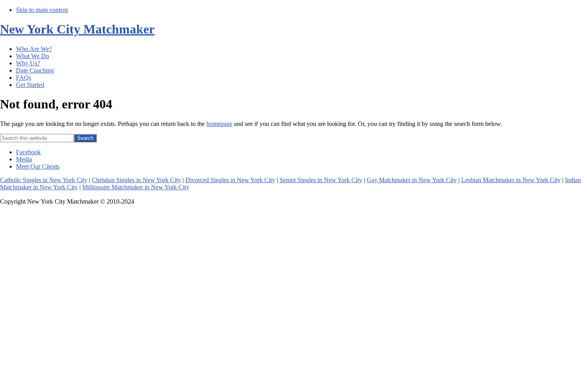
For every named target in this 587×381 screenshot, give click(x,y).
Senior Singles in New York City (321, 180)
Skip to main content (42, 9)
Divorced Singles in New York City (230, 180)
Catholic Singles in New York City (43, 180)
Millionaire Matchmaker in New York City (135, 187)
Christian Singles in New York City (136, 180)
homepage (219, 123)
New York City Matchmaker (77, 29)
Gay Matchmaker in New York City (412, 180)
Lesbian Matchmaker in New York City (511, 180)
